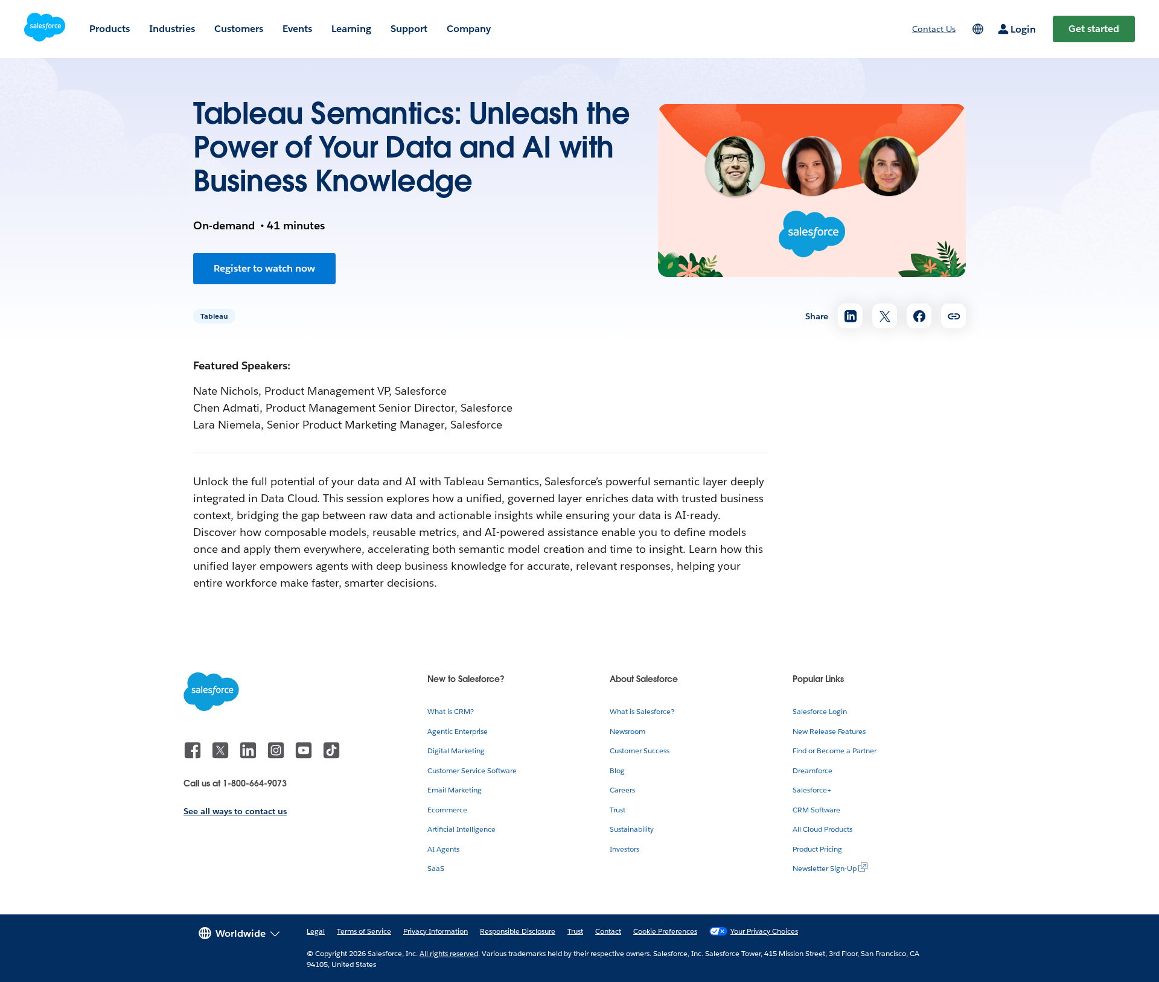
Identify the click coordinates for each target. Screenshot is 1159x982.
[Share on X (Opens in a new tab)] (884, 316)
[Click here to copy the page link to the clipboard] (953, 316)
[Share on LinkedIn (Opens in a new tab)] (850, 316)
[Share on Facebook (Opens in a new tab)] (919, 316)
